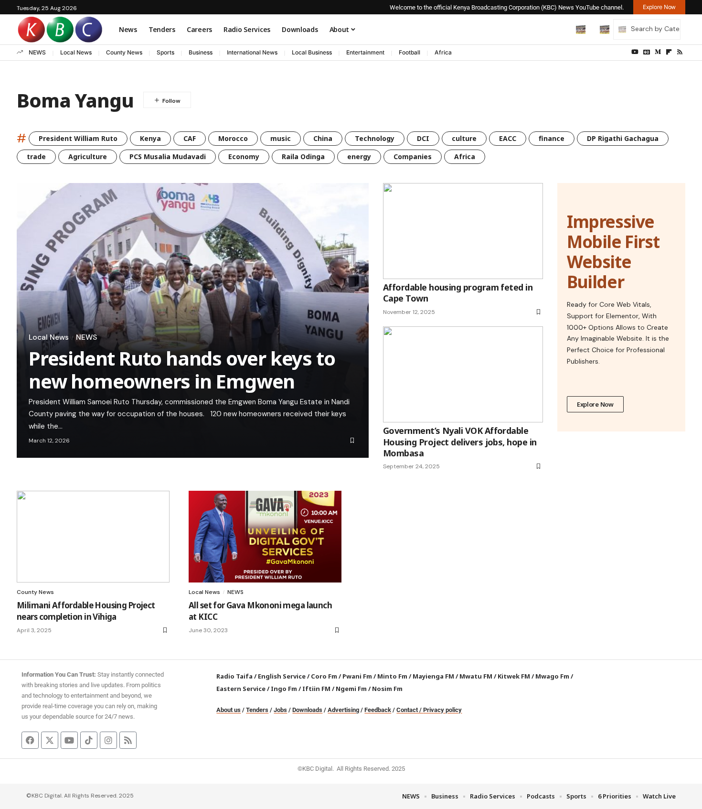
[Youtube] (69, 740)
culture (464, 138)
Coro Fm (324, 676)
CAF (189, 138)
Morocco (233, 138)
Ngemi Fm (351, 688)
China (322, 138)
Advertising (343, 709)
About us (228, 709)
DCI (423, 138)
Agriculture (87, 156)
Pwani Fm (357, 676)
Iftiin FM (316, 688)
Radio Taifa (234, 676)
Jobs (280, 709)
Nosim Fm (387, 688)
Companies (413, 156)
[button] (560, 29)
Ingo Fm (284, 688)
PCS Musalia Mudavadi (167, 156)
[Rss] (679, 52)
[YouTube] (635, 52)
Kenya (150, 138)
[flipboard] (668, 52)
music (280, 138)
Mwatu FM (475, 676)
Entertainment (365, 52)
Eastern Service (241, 688)
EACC (507, 138)
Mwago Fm (552, 676)
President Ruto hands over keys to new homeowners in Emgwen (182, 369)
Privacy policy (442, 709)
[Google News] (646, 52)
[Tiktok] (88, 740)
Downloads (307, 709)
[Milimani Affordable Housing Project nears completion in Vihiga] (93, 536)
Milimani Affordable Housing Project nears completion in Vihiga (86, 611)
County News (124, 52)
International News (252, 52)
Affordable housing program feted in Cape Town (457, 292)
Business (201, 52)
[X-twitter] (49, 740)
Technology (374, 138)
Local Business (312, 52)
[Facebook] (30, 740)
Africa (443, 52)
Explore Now (595, 404)
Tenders (257, 709)
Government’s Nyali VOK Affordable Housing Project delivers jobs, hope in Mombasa (459, 442)
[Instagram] (108, 740)
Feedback (377, 709)
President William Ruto (78, 138)
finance (551, 138)
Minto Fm (392, 676)
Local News (76, 52)
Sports (165, 52)
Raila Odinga (303, 156)
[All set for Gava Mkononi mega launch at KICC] (265, 536)
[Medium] (657, 52)
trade (36, 156)
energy (359, 156)
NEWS (37, 52)
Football (409, 52)
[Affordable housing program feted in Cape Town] (463, 231)
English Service (282, 676)
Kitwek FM (514, 676)
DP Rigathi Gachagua (623, 138)
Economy (243, 156)
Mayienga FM (433, 676)
